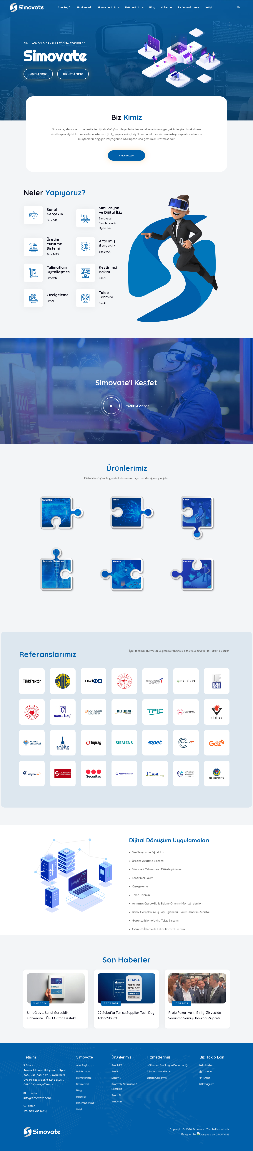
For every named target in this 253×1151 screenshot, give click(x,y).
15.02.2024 (181, 1003)
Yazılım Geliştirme (157, 1077)
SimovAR (197, 573)
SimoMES (56, 512)
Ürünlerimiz (133, 7)
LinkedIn (207, 1065)
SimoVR (197, 512)
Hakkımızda (84, 7)
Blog (152, 7)
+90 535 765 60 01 (35, 1111)
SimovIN (126, 573)
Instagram (208, 1084)
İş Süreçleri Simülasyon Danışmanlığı (167, 1065)
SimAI (126, 512)
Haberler (166, 7)
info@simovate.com (37, 1098)
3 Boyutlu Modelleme (159, 1071)
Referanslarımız (188, 7)
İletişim (209, 7)
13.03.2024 (40, 1003)
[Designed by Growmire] (213, 1134)
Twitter (206, 1077)
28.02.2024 (111, 1003)
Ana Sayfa (64, 7)
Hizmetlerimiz (107, 7)
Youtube (207, 1071)
